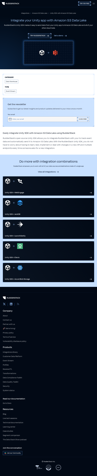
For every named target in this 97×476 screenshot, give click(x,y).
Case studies (8, 431)
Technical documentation (13, 422)
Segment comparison (11, 435)
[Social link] (4, 304)
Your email (11, 114)
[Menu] (93, 3)
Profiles (6, 365)
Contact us (7, 320)
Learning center (9, 427)
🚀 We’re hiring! (9, 328)
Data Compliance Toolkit (12, 377)
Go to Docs (7, 403)
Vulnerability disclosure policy (14, 341)
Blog (4, 414)
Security (6, 386)
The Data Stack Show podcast (15, 439)
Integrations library (10, 352)
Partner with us (9, 324)
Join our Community (14, 453)
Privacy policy (8, 333)
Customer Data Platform (12, 356)
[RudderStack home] (10, 3)
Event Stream (8, 360)
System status (8, 390)
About (5, 316)
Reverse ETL (7, 369)
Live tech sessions (10, 418)
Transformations (9, 373)
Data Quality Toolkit (10, 382)
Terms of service (9, 337)
